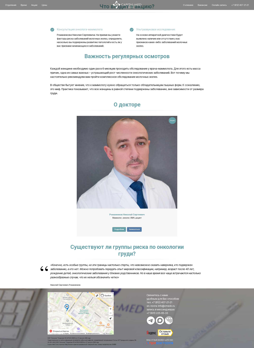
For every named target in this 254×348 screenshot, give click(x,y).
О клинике (188, 5)
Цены (44, 5)
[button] (134, 229)
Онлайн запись (219, 5)
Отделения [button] (10, 5)
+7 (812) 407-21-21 (240, 5)
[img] (151, 320)
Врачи (24, 5)
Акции (34, 5)
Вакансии (202, 5)
